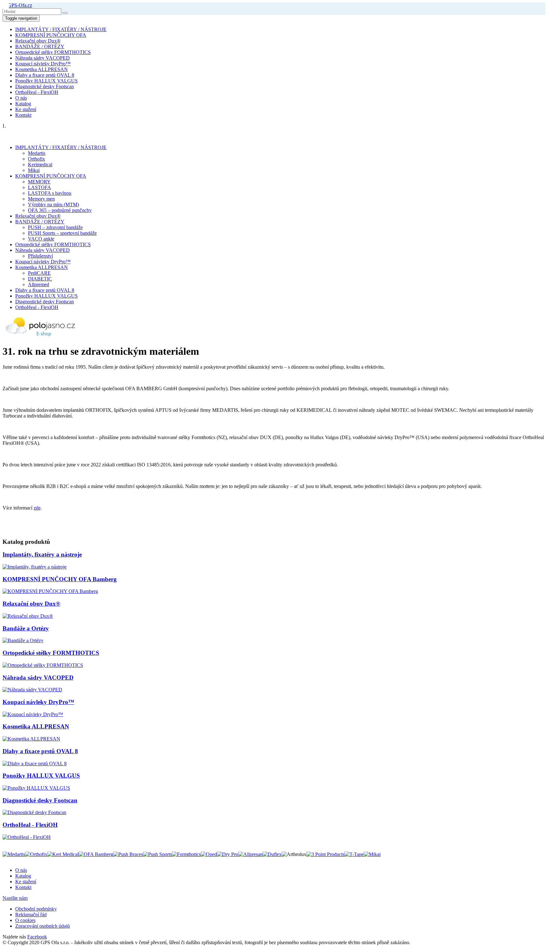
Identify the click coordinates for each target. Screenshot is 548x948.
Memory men (41, 198)
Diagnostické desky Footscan (44, 86)
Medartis (36, 153)
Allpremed (38, 284)
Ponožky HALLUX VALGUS (46, 80)
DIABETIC (40, 278)
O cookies (25, 920)
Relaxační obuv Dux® (38, 40)
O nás (21, 98)
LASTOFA (39, 187)
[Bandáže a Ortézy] (23, 640)
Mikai (34, 170)
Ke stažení (25, 109)
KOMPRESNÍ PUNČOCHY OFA (50, 35)
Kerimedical (40, 164)
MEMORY (39, 181)
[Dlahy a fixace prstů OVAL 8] (35, 763)
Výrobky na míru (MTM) (53, 204)
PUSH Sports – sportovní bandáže (62, 233)
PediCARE (39, 273)
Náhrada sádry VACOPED (42, 58)
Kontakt (23, 115)
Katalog (23, 103)
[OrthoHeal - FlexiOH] (27, 837)
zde (37, 507)
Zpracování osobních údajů (42, 926)
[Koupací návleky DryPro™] (33, 714)
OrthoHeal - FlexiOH (36, 92)
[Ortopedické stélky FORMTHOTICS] (43, 665)
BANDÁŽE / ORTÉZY (39, 46)
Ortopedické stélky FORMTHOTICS (53, 52)
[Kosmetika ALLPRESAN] (31, 738)
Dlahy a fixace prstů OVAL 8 (44, 75)
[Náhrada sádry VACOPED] (32, 689)
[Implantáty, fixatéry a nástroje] (35, 566)
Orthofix (36, 158)
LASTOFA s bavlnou (49, 193)
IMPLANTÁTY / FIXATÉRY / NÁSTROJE (61, 29)
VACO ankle (41, 238)
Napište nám (15, 898)
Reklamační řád (31, 914)
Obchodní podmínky (36, 909)
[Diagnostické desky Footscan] (34, 812)
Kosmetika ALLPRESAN (41, 69)
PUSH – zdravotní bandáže (55, 227)
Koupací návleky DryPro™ (43, 63)
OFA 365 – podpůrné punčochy (60, 210)
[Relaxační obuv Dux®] (28, 616)
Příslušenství (40, 256)
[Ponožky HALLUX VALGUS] (36, 788)
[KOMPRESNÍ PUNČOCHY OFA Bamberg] (50, 591)
